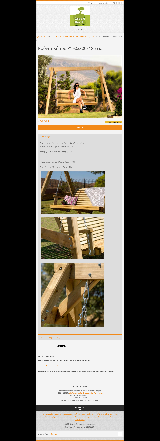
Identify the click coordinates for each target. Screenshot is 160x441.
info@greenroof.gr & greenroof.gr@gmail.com (86, 393)
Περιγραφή (45, 136)
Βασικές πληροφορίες (50, 337)
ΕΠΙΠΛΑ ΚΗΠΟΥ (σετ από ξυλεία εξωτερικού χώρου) (73, 36)
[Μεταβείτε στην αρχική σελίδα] (80, 17)
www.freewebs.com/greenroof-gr (48, 366)
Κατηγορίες (80, 407)
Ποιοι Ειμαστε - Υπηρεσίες (107, 417)
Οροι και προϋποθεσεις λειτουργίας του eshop (79, 417)
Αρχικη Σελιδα (42, 36)
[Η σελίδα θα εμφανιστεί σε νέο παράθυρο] (80, 86)
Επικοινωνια (80, 420)
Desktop (54, 434)
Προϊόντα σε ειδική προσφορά (106, 414)
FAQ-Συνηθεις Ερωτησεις (52, 417)
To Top (120, 434)
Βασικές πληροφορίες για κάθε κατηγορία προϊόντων (74, 414)
